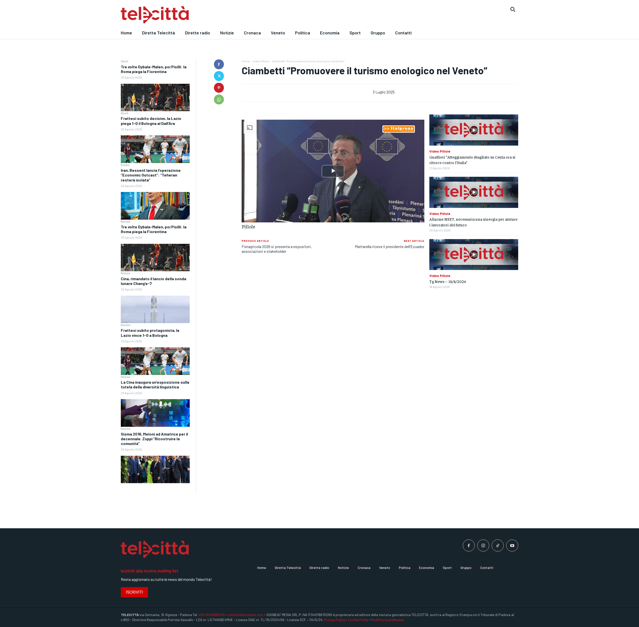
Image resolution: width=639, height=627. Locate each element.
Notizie (125, 221)
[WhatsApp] (219, 99)
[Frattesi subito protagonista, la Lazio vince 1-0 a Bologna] (155, 361)
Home (246, 61)
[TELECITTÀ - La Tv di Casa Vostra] (268, 15)
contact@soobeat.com (245, 615)
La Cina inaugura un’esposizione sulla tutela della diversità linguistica (155, 384)
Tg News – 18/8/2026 (447, 281)
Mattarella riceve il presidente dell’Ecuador (389, 246)
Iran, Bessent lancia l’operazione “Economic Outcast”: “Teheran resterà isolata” (151, 175)
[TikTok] (498, 545)
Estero (125, 165)
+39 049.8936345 (211, 615)
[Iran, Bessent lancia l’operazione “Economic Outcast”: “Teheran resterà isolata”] (155, 206)
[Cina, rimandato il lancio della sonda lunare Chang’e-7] (155, 309)
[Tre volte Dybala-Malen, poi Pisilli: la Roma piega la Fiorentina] (155, 97)
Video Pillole (261, 61)
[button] (512, 9)
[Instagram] (483, 545)
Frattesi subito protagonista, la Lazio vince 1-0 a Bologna (150, 332)
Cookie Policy (358, 620)
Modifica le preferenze (387, 620)
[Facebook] (219, 64)
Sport (124, 61)
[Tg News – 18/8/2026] (473, 254)
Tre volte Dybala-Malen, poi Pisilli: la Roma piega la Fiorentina (153, 69)
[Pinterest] (219, 88)
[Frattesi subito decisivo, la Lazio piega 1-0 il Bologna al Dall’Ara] (155, 149)
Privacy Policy (334, 620)
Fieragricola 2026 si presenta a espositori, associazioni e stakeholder (277, 249)
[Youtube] (512, 545)
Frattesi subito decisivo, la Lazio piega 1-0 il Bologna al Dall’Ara (151, 120)
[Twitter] (219, 76)
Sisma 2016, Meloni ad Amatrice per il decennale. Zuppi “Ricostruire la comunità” (154, 439)
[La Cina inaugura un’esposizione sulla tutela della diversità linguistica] (155, 413)
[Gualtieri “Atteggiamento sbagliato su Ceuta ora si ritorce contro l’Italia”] (473, 130)
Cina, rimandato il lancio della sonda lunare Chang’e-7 (153, 281)
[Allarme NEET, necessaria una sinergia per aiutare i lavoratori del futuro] (473, 192)
